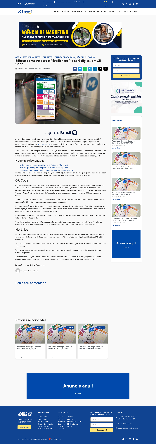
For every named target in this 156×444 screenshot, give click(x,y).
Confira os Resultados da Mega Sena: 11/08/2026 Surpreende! (124, 219)
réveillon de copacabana (61, 57)
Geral (18, 57)
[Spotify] (133, 4)
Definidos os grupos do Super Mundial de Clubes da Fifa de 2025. (44, 165)
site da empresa (44, 144)
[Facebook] (123, 4)
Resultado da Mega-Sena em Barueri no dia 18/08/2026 (29, 348)
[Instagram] (130, 4)
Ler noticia (21, 352)
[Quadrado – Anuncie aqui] (126, 258)
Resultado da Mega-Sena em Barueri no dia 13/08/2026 (91, 348)
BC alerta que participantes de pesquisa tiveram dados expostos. (44, 168)
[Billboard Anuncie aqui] (78, 399)
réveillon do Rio (86, 57)
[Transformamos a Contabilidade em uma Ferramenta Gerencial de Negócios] (126, 113)
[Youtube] (136, 4)
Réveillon (40, 57)
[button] (75, 69)
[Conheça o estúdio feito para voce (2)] (70, 48)
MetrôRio (28, 57)
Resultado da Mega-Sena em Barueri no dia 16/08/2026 (60, 348)
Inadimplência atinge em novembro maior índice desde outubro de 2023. (46, 170)
